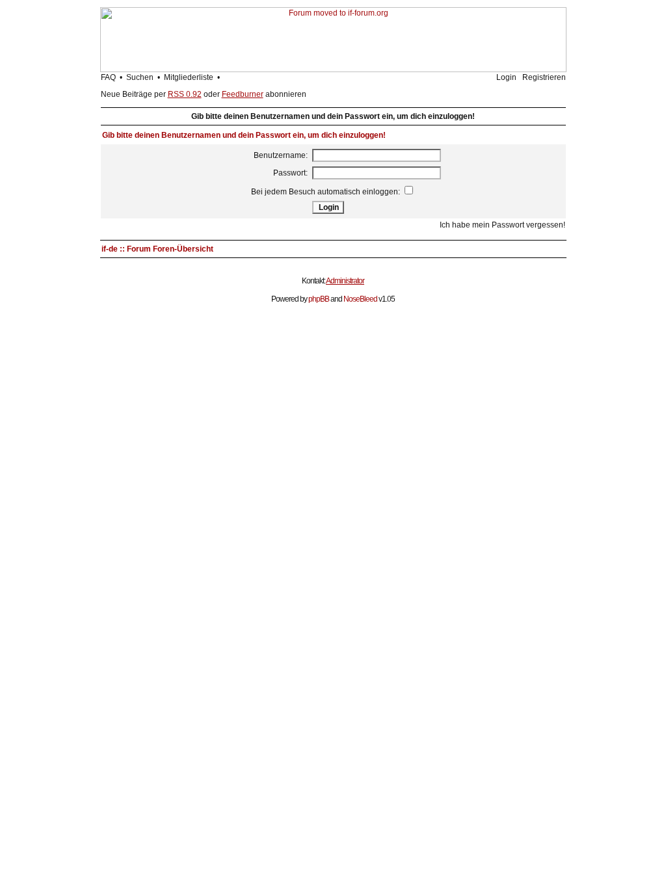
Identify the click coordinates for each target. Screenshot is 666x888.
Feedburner (242, 94)
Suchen (139, 77)
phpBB (318, 299)
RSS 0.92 (185, 94)
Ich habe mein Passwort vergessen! (502, 224)
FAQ (108, 77)
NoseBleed (360, 299)
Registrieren (544, 77)
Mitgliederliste (188, 77)
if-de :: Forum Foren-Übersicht (157, 249)
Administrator (345, 280)
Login (506, 77)
